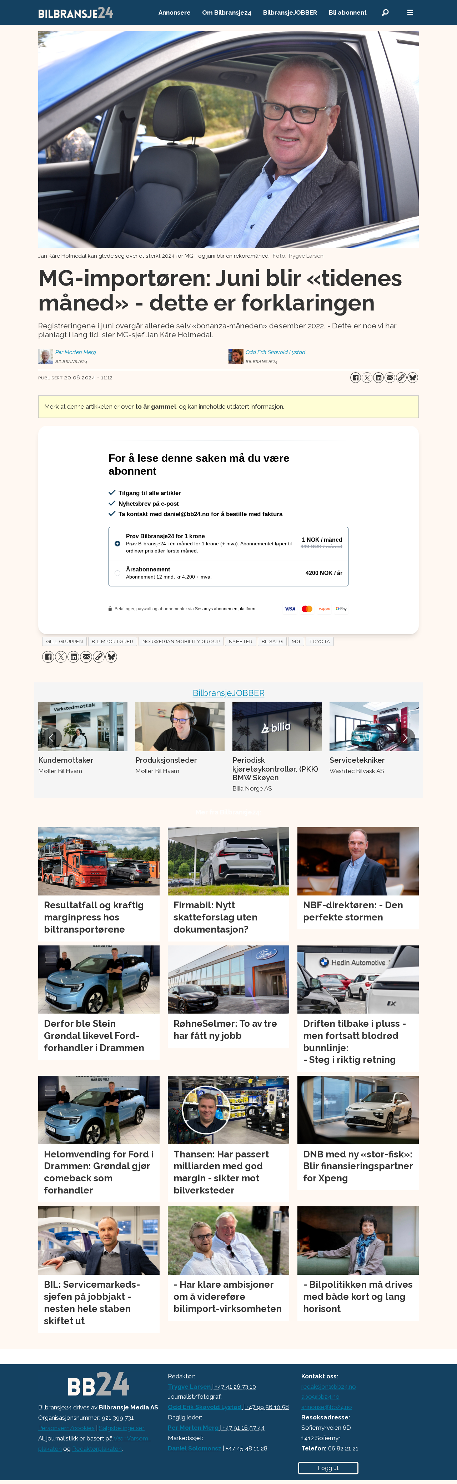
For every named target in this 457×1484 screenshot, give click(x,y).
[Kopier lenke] (401, 377)
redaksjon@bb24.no (328, 1386)
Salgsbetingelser (122, 1428)
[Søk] (385, 12)
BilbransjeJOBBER (290, 12)
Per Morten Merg (193, 1427)
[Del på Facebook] (355, 377)
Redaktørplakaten (97, 1448)
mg (296, 641)
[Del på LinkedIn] (378, 377)
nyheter (241, 641)
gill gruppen (64, 641)
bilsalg (272, 641)
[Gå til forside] (76, 12)
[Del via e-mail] (390, 377)
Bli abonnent (348, 12)
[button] (52, 738)
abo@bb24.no (320, 1396)
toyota (319, 641)
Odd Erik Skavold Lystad (205, 1406)
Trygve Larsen (189, 1386)
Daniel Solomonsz (194, 1448)
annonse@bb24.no (326, 1406)
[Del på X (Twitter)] (367, 377)
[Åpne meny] (410, 12)
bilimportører (112, 641)
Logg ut (328, 1468)
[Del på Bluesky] (412, 377)
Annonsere (175, 12)
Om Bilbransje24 (227, 12)
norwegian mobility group (181, 641)
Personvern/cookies (66, 1428)
